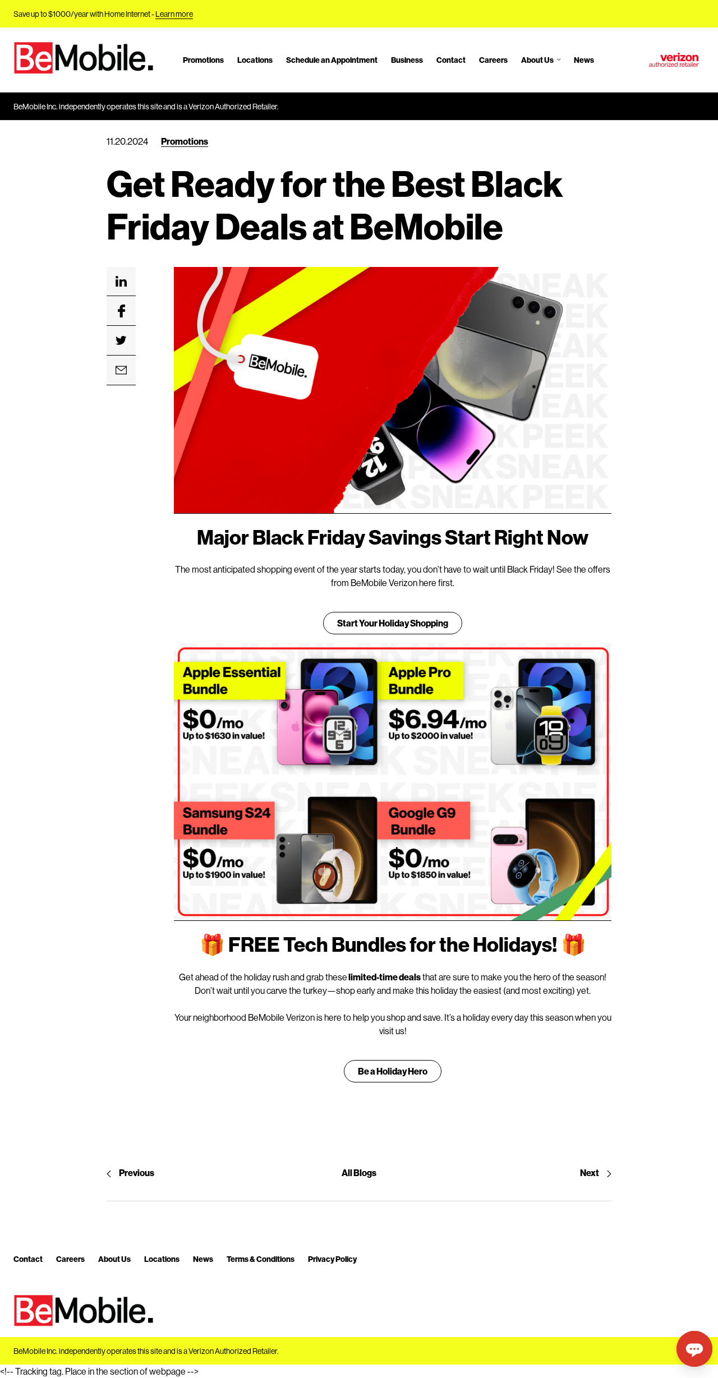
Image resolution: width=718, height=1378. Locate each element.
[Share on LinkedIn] (121, 281)
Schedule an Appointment (332, 59)
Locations (255, 59)
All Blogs (359, 1172)
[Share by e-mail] (121, 370)
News (584, 59)
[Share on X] (121, 341)
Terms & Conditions (260, 1259)
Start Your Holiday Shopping (392, 622)
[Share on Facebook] (121, 311)
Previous (136, 1172)
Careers (493, 59)
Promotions (203, 59)
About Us (537, 59)
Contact (451, 59)
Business (407, 59)
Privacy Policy (332, 1259)
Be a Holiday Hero (392, 1071)
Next (589, 1172)
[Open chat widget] (694, 1349)
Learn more (174, 14)
